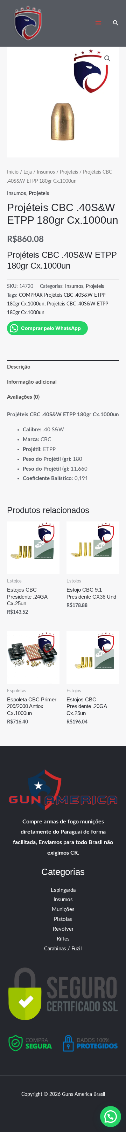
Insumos (46, 172)
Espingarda (63, 890)
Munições (63, 909)
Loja (27, 172)
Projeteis (69, 172)
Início (13, 172)
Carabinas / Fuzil (63, 948)
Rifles (63, 939)
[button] (116, 23)
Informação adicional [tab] (32, 382)
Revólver (63, 929)
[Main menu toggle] (98, 23)
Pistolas (63, 919)
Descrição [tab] (18, 367)
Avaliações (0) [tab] (23, 397)
